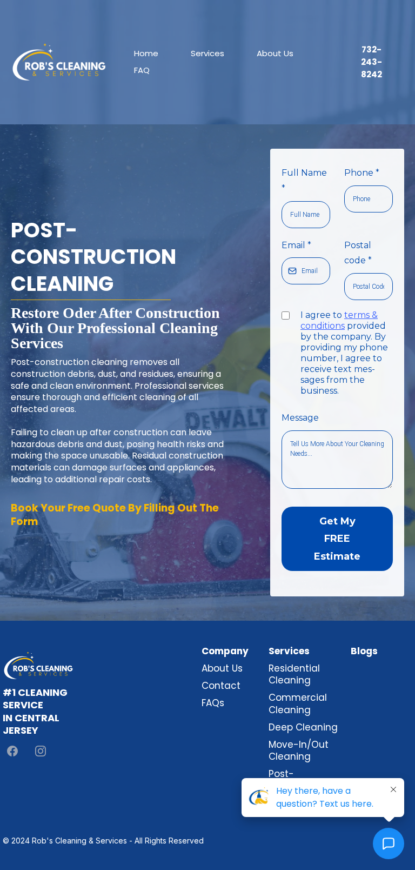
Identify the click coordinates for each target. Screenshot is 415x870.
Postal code (358, 253)
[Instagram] (40, 751)
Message (300, 418)
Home (146, 53)
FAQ (142, 70)
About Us (275, 53)
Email (296, 245)
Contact (221, 685)
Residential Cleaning (294, 674)
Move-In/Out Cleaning (299, 750)
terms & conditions (339, 320)
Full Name (304, 181)
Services (207, 53)
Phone (361, 173)
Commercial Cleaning (298, 703)
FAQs (213, 702)
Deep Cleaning (303, 727)
